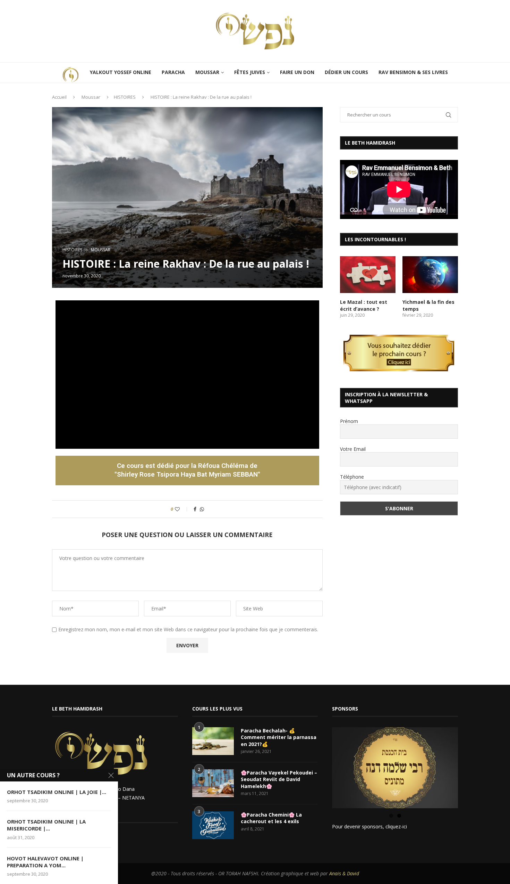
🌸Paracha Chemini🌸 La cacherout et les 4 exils (271, 818)
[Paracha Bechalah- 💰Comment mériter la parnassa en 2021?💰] (213, 741)
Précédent (320, 766)
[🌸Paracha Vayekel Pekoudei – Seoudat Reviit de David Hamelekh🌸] (213, 783)
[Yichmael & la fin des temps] (430, 274)
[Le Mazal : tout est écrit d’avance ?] (368, 274)
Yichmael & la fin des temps (428, 305)
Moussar (91, 97)
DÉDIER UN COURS (346, 72)
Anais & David (344, 873)
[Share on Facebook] (195, 509)
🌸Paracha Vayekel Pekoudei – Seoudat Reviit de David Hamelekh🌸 (279, 779)
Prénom (349, 421)
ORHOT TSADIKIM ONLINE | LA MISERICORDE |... (46, 825)
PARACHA (173, 72)
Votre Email (353, 449)
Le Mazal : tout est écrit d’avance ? (363, 305)
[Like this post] (182, 509)
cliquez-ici (396, 826)
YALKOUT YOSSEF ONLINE (120, 72)
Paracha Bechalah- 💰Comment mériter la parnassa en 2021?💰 (278, 737)
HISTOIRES (125, 97)
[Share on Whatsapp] (202, 509)
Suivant (470, 766)
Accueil (59, 97)
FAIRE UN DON (297, 72)
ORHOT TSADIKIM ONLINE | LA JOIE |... (56, 791)
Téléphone (352, 476)
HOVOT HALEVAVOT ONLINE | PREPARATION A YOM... (45, 862)
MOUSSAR (207, 72)
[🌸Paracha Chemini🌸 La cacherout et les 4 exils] (213, 825)
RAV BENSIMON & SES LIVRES (413, 72)
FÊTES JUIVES (249, 72)
